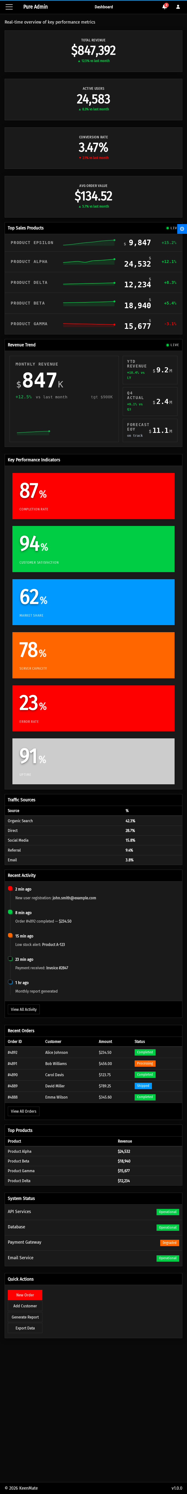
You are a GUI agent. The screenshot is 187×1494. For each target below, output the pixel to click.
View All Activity (24, 1009)
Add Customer (25, 1305)
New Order (25, 1295)
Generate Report (25, 1317)
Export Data (25, 1328)
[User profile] (178, 7)
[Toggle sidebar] (9, 6)
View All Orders (23, 1111)
